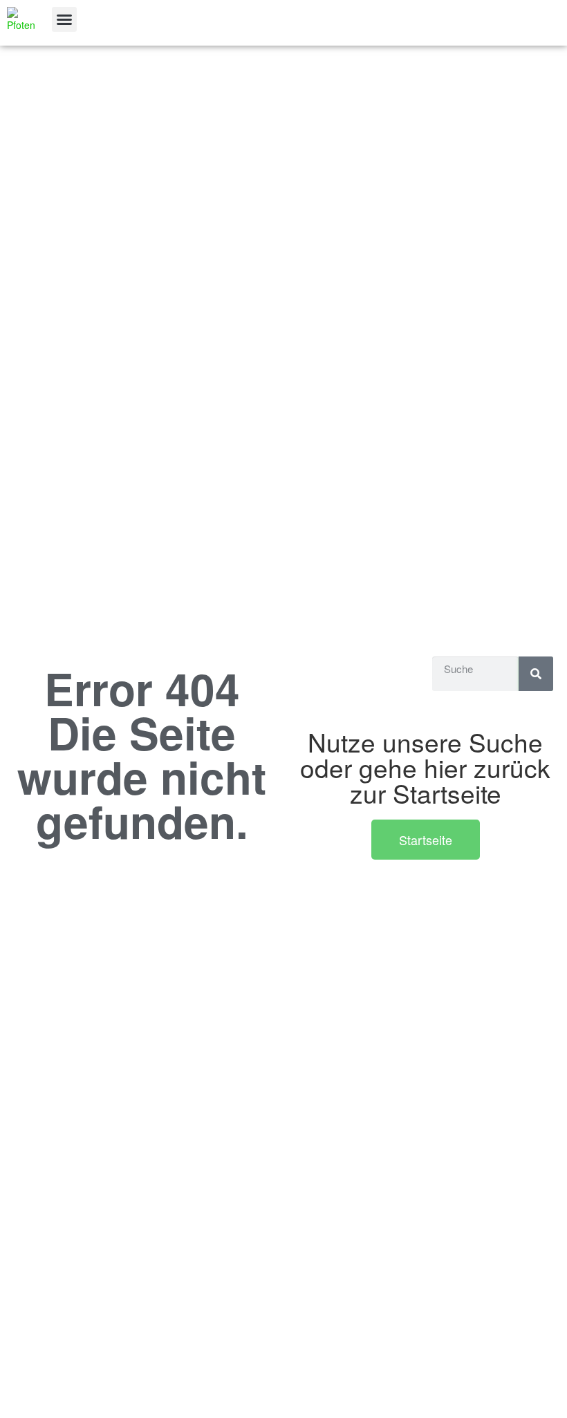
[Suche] (536, 673)
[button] (64, 19)
